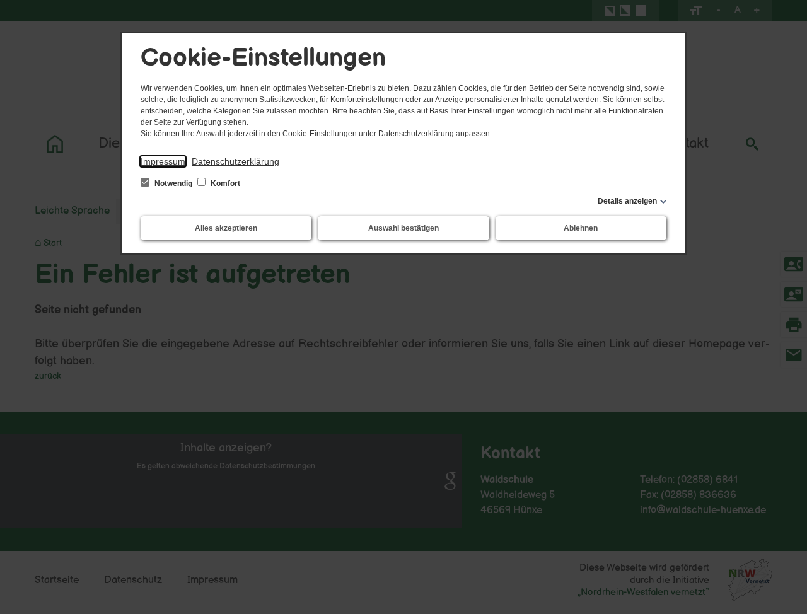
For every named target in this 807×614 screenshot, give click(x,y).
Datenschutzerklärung (235, 161)
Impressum (163, 161)
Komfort (224, 183)
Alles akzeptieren (226, 228)
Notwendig (173, 183)
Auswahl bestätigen (403, 228)
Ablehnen (581, 228)
